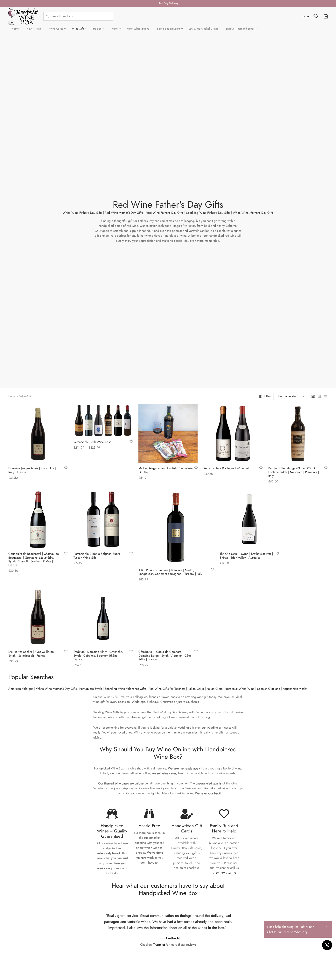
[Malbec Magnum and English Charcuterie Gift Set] (168, 433)
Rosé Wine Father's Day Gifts (164, 212)
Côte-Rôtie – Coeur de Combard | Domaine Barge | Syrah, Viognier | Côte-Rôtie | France (164, 656)
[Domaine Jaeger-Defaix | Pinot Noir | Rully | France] (37, 433)
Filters (267, 396)
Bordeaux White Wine (239, 688)
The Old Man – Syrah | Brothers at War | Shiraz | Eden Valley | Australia (246, 555)
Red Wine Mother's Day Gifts (124, 212)
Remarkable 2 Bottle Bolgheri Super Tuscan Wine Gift (97, 555)
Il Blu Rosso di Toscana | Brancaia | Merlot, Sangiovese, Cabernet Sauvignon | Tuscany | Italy (170, 572)
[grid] (313, 396)
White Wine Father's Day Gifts (82, 212)
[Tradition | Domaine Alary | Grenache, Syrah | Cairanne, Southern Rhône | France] (103, 617)
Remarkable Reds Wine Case (92, 442)
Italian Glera (215, 688)
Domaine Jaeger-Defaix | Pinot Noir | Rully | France (32, 470)
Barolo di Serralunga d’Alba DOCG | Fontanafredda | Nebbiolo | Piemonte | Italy (293, 472)
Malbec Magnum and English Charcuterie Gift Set (165, 470)
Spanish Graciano (268, 688)
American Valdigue (20, 688)
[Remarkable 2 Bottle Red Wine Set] (232, 433)
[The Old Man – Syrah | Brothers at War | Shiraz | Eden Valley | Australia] (249, 519)
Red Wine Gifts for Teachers (167, 688)
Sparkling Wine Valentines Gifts (125, 688)
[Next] (238, 925)
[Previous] (98, 925)
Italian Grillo (196, 688)
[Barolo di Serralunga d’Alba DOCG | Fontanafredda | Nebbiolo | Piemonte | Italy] (297, 433)
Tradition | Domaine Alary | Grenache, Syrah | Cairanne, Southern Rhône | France (98, 656)
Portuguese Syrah (90, 688)
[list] (325, 396)
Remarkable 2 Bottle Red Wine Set (226, 468)
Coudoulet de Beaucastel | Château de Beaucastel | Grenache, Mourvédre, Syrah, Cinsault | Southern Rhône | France (33, 559)
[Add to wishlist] (66, 468)
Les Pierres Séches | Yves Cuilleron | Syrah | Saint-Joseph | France (31, 654)
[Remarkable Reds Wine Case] (103, 420)
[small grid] (319, 396)
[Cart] (326, 16)
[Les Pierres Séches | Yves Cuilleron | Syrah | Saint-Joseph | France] (37, 617)
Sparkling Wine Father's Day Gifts (208, 212)
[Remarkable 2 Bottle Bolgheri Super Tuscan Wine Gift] (103, 519)
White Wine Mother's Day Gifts (253, 212)
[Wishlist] (316, 16)
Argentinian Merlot (295, 688)
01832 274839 (226, 873)
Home (11, 396)
